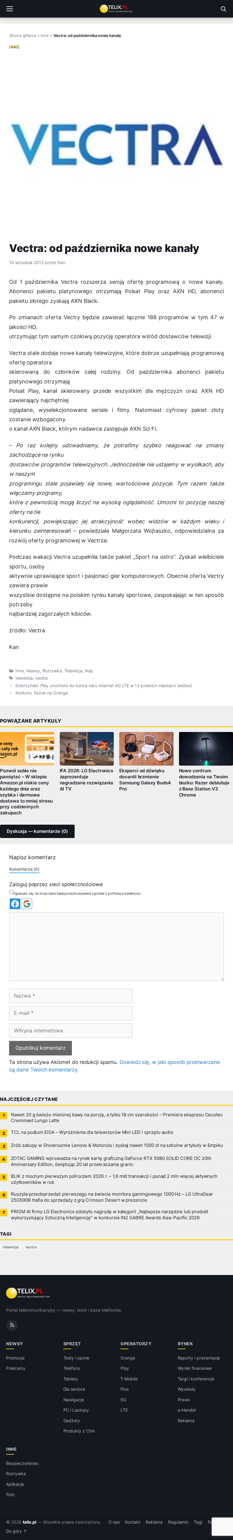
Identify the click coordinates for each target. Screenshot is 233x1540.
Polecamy (15, 1368)
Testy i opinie (76, 1357)
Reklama (186, 1420)
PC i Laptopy (76, 1409)
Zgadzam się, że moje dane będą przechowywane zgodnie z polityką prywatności (77, 893)
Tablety (70, 1378)
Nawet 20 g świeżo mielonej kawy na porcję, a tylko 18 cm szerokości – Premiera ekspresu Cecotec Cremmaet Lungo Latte (117, 1118)
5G (123, 1399)
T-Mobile (129, 1378)
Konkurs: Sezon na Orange (41, 693)
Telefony (71, 1368)
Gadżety (71, 1420)
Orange (127, 1357)
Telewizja (73, 670)
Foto (10, 1494)
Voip (89, 670)
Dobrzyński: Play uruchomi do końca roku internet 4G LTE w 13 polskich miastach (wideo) (103, 685)
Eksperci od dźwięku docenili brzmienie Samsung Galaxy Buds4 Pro (145, 780)
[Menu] (9, 8)
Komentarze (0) (24, 869)
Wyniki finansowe (195, 1368)
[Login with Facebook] (15, 904)
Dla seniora (74, 1389)
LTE (124, 1409)
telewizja (24, 678)
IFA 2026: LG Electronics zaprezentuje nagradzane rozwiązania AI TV (86, 780)
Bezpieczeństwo (22, 1463)
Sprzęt (72, 1343)
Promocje (15, 1357)
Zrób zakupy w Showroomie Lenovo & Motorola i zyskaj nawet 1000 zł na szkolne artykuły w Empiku (117, 1145)
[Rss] (12, 1325)
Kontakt (132, 1522)
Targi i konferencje (196, 1378)
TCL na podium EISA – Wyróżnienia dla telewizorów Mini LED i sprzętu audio (92, 1132)
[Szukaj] (223, 8)
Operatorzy (135, 1343)
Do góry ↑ (16, 1531)
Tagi (198, 1522)
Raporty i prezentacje (199, 1357)
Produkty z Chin (79, 1430)
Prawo (184, 1399)
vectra (41, 678)
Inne (45, 35)
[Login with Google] (27, 904)
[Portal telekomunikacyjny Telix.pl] (116, 8)
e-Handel (187, 1409)
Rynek (185, 1343)
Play (124, 1368)
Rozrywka (52, 670)
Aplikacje (15, 1484)
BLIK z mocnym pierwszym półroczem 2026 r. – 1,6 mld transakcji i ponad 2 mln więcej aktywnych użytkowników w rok (114, 1179)
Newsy (33, 670)
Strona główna (22, 35)
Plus (124, 1389)
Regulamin (178, 1522)
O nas (114, 1522)
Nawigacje (73, 1399)
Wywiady (187, 1389)
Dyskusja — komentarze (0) (37, 831)
